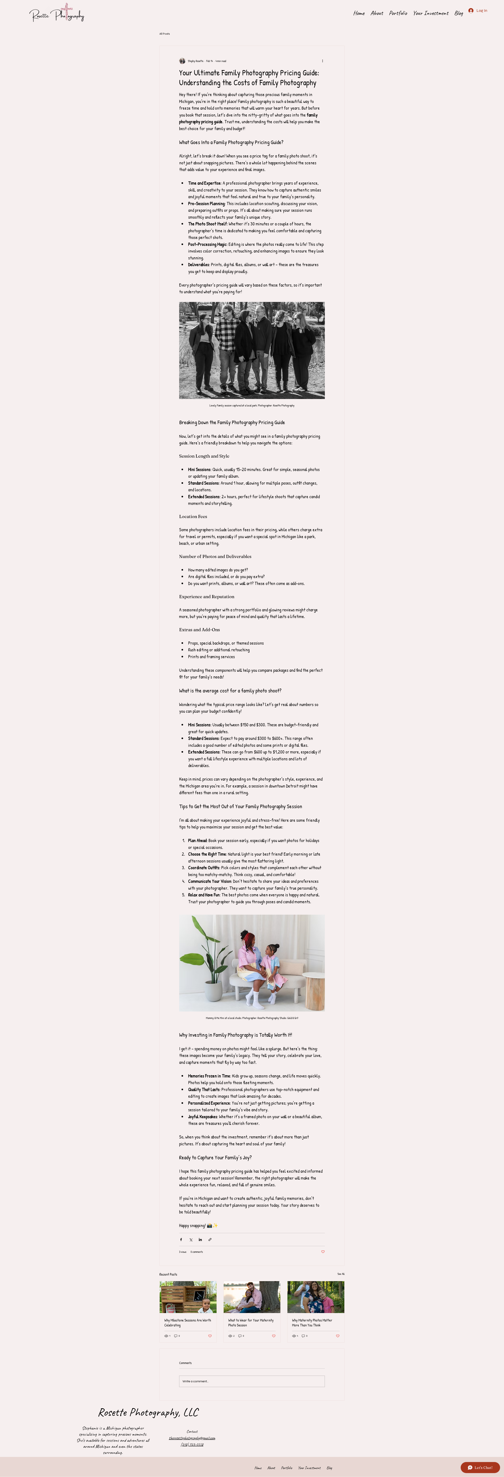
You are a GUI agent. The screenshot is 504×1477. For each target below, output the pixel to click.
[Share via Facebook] (181, 1239)
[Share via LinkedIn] (200, 1239)
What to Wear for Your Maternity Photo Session (251, 1323)
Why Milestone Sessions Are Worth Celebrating (187, 1323)
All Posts (164, 33)
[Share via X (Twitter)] (191, 1239)
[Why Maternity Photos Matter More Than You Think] (315, 1297)
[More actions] (322, 60)
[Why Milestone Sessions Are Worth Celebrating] (188, 1297)
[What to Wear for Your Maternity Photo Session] (252, 1297)
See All (341, 1274)
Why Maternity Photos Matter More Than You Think (312, 1323)
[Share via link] (210, 1239)
